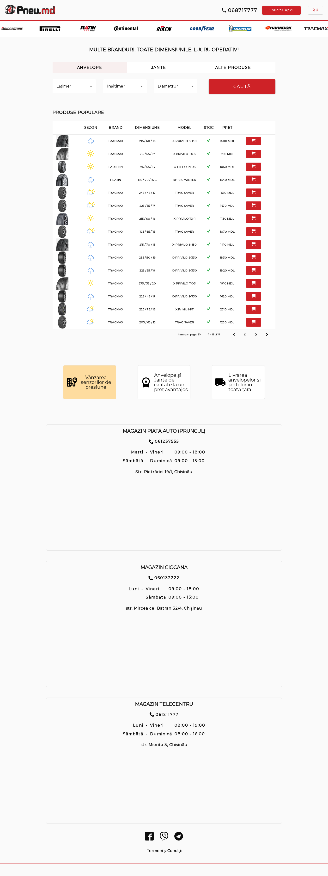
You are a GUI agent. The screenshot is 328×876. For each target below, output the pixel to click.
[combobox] (74, 88)
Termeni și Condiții (164, 850)
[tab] (90, 67)
